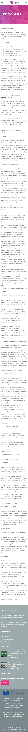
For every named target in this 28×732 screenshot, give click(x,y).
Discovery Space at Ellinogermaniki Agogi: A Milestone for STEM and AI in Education (17, 664)
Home (2, 18)
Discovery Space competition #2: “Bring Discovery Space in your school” (17, 653)
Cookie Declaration (13, 729)
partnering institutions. (7, 97)
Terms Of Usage (22, 729)
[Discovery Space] (12, 2)
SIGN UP (5, 682)
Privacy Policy (5, 729)
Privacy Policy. (14, 459)
